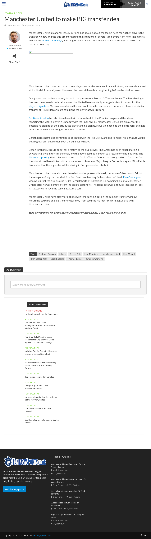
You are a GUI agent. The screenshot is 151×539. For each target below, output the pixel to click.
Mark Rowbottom (60, 470)
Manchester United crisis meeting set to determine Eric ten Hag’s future (40, 365)
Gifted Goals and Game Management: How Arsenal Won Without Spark (40, 325)
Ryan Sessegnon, (132, 177)
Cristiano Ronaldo (39, 118)
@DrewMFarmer (15, 48)
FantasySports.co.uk (42, 535)
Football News (13, 13)
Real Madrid (129, 254)
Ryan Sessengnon (38, 258)
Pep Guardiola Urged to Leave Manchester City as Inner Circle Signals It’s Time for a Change (39, 340)
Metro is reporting (39, 157)
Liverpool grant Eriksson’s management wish (36, 386)
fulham (62, 254)
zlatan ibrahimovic (94, 258)
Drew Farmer (13, 25)
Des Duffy (57, 508)
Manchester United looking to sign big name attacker (68, 480)
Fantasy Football (33, 311)
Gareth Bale (75, 254)
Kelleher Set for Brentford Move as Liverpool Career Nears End (41, 352)
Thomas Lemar (75, 258)
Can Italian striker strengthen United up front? (68, 492)
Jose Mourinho (91, 254)
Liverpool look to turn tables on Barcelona (65, 504)
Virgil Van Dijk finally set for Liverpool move (67, 515)
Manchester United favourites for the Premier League (68, 465)
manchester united (111, 254)
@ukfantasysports (14, 489)
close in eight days (52, 40)
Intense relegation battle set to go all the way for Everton (41, 398)
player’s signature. (39, 106)
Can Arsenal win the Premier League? (38, 409)
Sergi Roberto (57, 258)
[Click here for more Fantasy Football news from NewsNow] (113, 4)
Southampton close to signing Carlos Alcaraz (42, 421)
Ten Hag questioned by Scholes (39, 377)
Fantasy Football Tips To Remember (41, 314)
